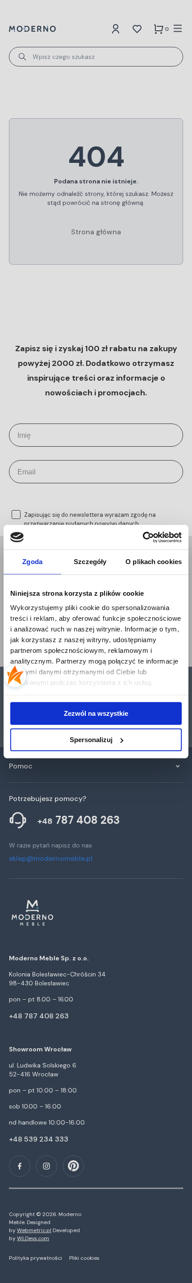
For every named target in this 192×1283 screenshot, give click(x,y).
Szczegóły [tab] (90, 561)
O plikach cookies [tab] (153, 561)
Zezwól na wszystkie (96, 713)
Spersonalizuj (91, 739)
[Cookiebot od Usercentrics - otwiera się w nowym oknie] (143, 537)
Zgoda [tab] (32, 561)
